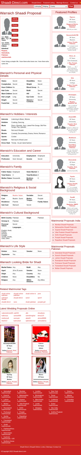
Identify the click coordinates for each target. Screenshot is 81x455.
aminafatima (42, 321)
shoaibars (41, 313)
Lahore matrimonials (5, 400)
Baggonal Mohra (72, 24)
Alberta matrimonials (69, 396)
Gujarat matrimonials (21, 400)
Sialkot (69, 85)
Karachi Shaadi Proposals (64, 255)
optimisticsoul (30, 321)
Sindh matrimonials (5, 425)
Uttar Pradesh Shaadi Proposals (66, 232)
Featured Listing (49, 3)
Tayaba (72, 176)
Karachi (9, 350)
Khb (72, 78)
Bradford (71, 103)
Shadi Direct (24, 447)
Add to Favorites (15, 19)
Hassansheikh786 (72, 35)
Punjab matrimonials (21, 413)
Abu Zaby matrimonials (53, 408)
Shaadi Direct (36, 3)
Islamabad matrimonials (6, 392)
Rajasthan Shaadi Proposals (65, 240)
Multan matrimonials (5, 404)
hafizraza (5, 315)
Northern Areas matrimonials (7, 442)
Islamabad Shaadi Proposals (65, 253)
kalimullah (17, 321)
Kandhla (70, 167)
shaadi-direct (18, 298)
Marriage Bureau (62, 3)
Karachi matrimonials (5, 396)
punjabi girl (42, 302)
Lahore (9, 382)
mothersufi (5, 318)
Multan (40, 382)
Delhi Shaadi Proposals (63, 235)
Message (15, 40)
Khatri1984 (72, 117)
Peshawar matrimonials (6, 413)
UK (76, 103)
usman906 (17, 315)
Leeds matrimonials (37, 404)
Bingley (72, 102)
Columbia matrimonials (69, 400)
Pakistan (9, 352)
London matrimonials (37, 392)
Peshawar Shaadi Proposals (65, 263)
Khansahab (72, 160)
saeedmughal (30, 315)
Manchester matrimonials (38, 400)
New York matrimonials (53, 392)
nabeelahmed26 (7, 313)
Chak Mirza (72, 145)
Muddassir (72, 137)
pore (39, 293)
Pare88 (72, 197)
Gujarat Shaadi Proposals (64, 230)
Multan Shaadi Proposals (64, 268)
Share (15, 45)
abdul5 (28, 318)
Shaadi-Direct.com (14, 2)
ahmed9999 (42, 318)
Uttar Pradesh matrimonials (23, 404)
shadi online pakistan (6, 294)
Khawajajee (72, 94)
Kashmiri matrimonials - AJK (8, 437)
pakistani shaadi (5, 298)
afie (27, 313)
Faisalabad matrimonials (6, 421)
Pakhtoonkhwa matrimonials (7, 429)
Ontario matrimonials (69, 392)
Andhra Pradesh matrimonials (56, 413)
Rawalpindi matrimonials (6, 408)
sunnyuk (17, 318)
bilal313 (4, 321)
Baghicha (70, 204)
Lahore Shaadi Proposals (64, 258)
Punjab (14, 382)
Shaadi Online (35, 447)
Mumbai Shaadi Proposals (64, 224)
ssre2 (28, 298)
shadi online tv (31, 293)
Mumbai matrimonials (21, 392)
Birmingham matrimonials (38, 396)
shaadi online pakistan (18, 294)
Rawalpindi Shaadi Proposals (65, 260)
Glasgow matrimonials (37, 408)
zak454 (16, 313)
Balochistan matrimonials (6, 433)
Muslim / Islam (18, 195)
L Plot (69, 63)
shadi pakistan (31, 302)
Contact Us (57, 447)
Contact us (74, 3)
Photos (14, 25)
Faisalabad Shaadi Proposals (65, 266)
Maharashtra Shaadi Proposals (66, 227)
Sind (14, 350)
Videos (14, 30)
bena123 (41, 315)
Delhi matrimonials (21, 408)
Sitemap (49, 447)
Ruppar (4, 50)
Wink (15, 35)
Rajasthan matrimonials (22, 417)
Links (43, 447)
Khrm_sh (72, 56)
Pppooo (72, 17)
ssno (15, 302)
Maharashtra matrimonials (22, 396)
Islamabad (5, 53)
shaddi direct (6, 302)
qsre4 (40, 298)
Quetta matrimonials (5, 417)
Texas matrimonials (53, 396)
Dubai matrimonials (53, 404)
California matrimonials (53, 400)
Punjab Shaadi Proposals (64, 237)
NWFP (76, 204)
